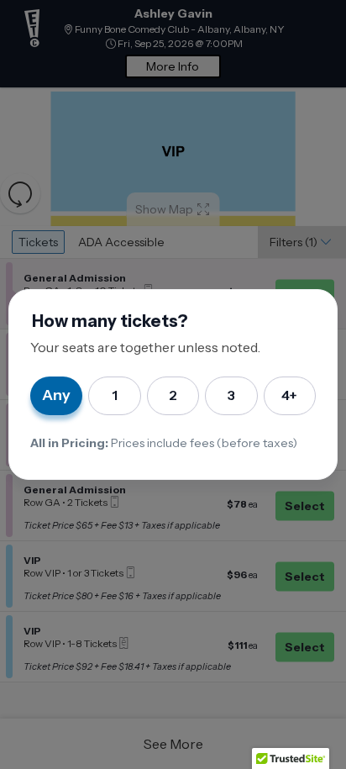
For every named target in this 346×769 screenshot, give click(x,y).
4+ (289, 395)
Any (56, 395)
